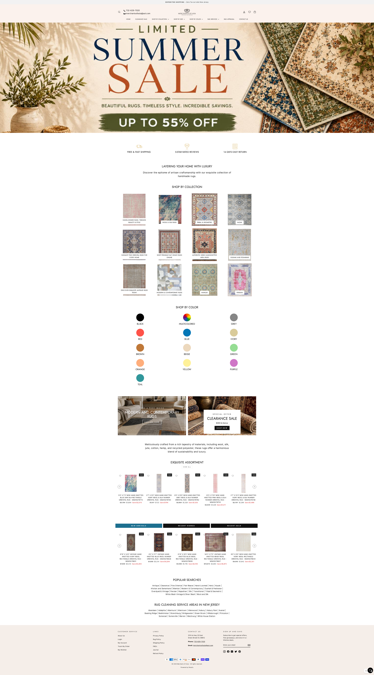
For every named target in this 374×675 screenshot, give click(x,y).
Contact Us (243, 19)
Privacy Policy (158, 636)
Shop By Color (195, 19)
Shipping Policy (159, 643)
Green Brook (200, 613)
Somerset (163, 616)
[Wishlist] (249, 12)
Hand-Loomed (201, 586)
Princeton (224, 613)
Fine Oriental (176, 586)
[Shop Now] (222, 415)
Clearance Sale (141, 19)
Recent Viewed (186, 526)
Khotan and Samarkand (161, 588)
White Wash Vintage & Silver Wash (180, 594)
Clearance (165, 586)
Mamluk (176, 588)
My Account (122, 643)
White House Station (206, 616)
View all (187, 467)
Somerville (173, 616)
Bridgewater (187, 613)
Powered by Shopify (187, 667)
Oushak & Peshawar (213, 588)
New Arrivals (138, 526)
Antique (155, 586)
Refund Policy (158, 653)
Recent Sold (234, 526)
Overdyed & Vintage (160, 591)
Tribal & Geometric (213, 591)
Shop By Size (178, 19)
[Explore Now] (152, 415)
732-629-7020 (133, 10)
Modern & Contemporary (192, 588)
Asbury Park (212, 610)
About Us (121, 636)
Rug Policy (157, 639)
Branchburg (176, 613)
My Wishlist (122, 650)
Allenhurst (172, 610)
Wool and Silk (202, 594)
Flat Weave (188, 586)
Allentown (182, 610)
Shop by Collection (159, 19)
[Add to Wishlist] (120, 475)
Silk (190, 591)
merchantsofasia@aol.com (138, 13)
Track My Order (124, 646)
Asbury (202, 610)
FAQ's (155, 646)
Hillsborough (212, 613)
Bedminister (164, 613)
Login (120, 639)
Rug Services (213, 19)
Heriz (211, 586)
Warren (182, 616)
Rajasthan (183, 591)
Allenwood (192, 610)
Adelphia (162, 610)
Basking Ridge (151, 613)
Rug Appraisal (229, 19)
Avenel (222, 610)
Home (128, 19)
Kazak (218, 586)
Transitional (198, 591)
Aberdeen (152, 610)
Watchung (191, 616)
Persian (173, 591)
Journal (156, 650)
